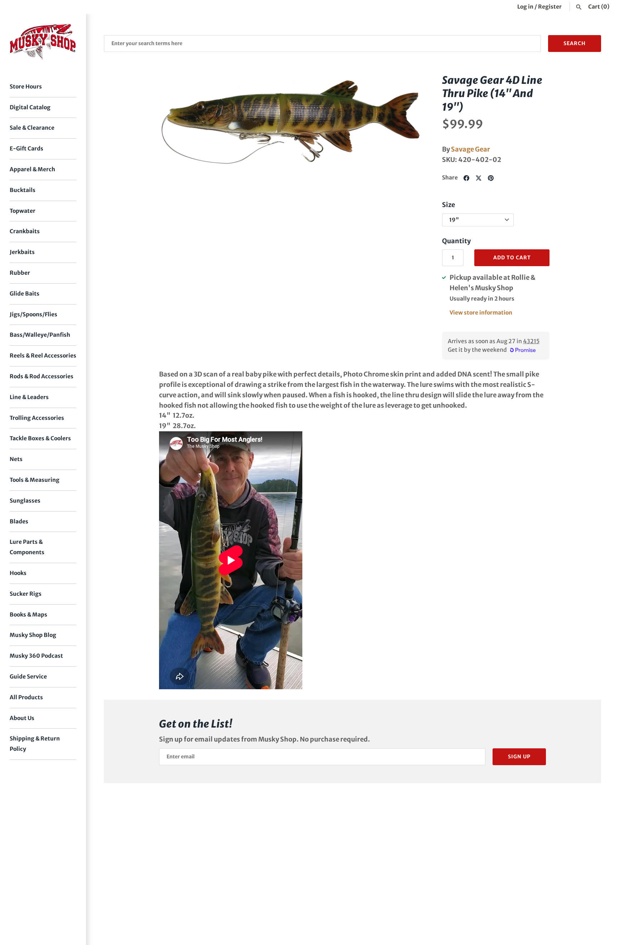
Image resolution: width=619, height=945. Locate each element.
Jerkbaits (22, 252)
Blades (19, 521)
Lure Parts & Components (27, 547)
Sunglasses (25, 500)
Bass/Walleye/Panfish (40, 334)
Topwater (22, 210)
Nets (16, 459)
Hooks (18, 573)
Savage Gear (470, 149)
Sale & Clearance (32, 127)
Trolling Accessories (37, 417)
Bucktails (22, 190)
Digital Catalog (30, 107)
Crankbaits (25, 231)
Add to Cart (512, 257)
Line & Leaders (29, 397)
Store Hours (26, 86)
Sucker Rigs (26, 593)
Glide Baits (24, 293)
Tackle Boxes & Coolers (40, 438)
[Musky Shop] (43, 42)
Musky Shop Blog (33, 635)
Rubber (20, 272)
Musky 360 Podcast (36, 655)
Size (448, 205)
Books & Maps (28, 614)
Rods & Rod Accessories (41, 376)
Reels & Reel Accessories (43, 355)
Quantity (456, 241)
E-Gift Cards (26, 148)
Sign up (519, 756)
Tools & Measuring (34, 479)
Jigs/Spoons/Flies (33, 314)
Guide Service (28, 676)
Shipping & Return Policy (35, 743)
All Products (26, 697)
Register (550, 6)
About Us (22, 718)
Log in (525, 6)
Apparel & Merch (32, 169)
